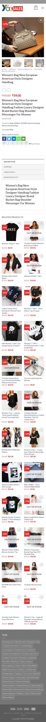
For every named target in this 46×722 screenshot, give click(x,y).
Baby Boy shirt (21, 642)
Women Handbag (34, 123)
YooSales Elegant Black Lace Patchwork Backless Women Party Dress (11, 380)
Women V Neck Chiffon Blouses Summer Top (10, 551)
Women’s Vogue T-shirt (10, 244)
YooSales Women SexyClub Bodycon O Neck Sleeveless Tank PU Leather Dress (34, 416)
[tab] (23, 161)
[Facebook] (4, 139)
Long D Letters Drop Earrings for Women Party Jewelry (11, 311)
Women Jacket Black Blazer (9, 277)
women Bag (9, 130)
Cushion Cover (20, 650)
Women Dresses (8, 681)
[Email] (23, 139)
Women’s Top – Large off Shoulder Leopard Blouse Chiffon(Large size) (33, 619)
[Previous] (6, 37)
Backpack (31, 642)
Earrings (25, 654)
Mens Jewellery (26, 662)
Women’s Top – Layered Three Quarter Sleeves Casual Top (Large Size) (11, 415)
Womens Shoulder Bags (10, 126)
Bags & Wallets (25, 69)
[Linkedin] (14, 139)
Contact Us (18, 713)
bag (38, 642)
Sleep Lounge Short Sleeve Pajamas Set (34, 518)
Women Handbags (22, 681)
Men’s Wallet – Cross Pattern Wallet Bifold (32, 486)
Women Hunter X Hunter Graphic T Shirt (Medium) (11, 518)
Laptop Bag (32, 658)
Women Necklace (23, 685)
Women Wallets (8, 697)
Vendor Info (9, 172)
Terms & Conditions (33, 713)
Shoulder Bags (7, 674)
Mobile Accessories (9, 670)
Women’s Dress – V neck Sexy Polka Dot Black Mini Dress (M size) (33, 452)
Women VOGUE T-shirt (32, 276)
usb (30, 674)
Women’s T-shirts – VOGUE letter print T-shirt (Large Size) (34, 345)
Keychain (14, 658)
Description (9, 162)
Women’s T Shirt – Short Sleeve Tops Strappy (33, 310)
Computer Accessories (10, 646)
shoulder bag (30, 670)
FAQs (23, 715)
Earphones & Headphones (11, 654)
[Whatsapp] (18, 139)
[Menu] (42, 8)
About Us (8, 713)
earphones (31, 650)
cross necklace (8, 650)
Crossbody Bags (26, 646)
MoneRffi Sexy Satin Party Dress (11, 586)
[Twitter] (9, 139)
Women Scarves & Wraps (34, 689)
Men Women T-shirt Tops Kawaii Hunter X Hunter (11, 345)
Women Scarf (18, 689)
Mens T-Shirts (21, 666)
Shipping (8, 167)
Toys (24, 674)
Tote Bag (18, 674)
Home (4, 69)
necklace (21, 670)
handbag (6, 658)
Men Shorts (15, 662)
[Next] (40, 37)
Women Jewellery (9, 685)
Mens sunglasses (8, 666)
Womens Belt (7, 689)
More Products (11, 177)
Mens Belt (6, 662)
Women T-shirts (23, 693)
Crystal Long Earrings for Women (33, 379)
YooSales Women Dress (33, 585)
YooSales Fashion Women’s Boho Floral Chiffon (34, 244)
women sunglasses (9, 693)
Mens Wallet (32, 666)
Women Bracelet (32, 678)
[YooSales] (12, 8)
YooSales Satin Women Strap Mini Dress (10, 618)
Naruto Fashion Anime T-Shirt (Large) (11, 486)
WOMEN (12, 69)
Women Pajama (37, 685)
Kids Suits (23, 658)
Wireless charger (8, 678)
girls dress (34, 654)
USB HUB (36, 674)
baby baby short (8, 642)
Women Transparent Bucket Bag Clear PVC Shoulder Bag (32, 552)
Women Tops (35, 693)
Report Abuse (35, 144)
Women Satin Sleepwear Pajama (11, 451)
